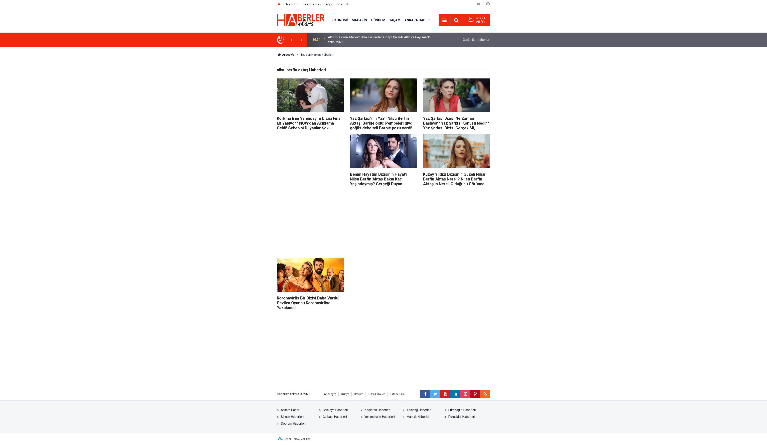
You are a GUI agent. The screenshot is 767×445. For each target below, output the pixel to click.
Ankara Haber (417, 20)
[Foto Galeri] (488, 4)
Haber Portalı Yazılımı (297, 439)
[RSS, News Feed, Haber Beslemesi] (485, 394)
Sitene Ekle (343, 4)
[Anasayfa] (279, 4)
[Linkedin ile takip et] (455, 394)
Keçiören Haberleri (377, 410)
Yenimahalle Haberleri (380, 417)
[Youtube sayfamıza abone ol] (445, 394)
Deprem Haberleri (293, 423)
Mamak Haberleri (418, 417)
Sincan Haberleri (292, 417)
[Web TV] (478, 4)
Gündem (378, 20)
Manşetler (292, 4)
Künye (345, 394)
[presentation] (291, 39)
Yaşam (394, 20)
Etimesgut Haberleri (462, 410)
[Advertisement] (310, 162)
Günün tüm (476, 40)
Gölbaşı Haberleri (335, 417)
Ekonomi (340, 20)
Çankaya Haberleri (335, 410)
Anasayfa (288, 54)
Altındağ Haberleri (418, 410)
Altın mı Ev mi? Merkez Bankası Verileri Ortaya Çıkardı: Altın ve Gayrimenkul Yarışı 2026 (380, 39)
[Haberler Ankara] (300, 20)
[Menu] (444, 20)
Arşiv (329, 4)
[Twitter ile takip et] (435, 394)
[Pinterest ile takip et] (475, 394)
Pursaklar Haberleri (461, 417)
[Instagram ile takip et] (465, 394)
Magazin (359, 20)
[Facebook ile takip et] (425, 394)
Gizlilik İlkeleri (377, 394)
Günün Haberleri (312, 4)
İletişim (359, 394)
